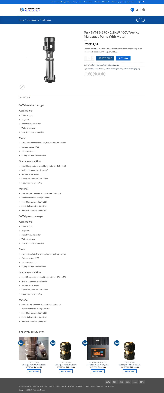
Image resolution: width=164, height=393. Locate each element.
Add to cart (105, 58)
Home (21, 20)
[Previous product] (143, 20)
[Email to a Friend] (95, 74)
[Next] (144, 356)
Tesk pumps (46, 20)
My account (87, 2)
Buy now (123, 58)
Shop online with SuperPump (60, 2)
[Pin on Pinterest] (99, 74)
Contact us (130, 2)
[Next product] (138, 20)
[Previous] (19, 356)
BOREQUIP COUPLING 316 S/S (34, 365)
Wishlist (97, 2)
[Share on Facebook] (86, 74)
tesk (89, 69)
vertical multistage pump (131, 69)
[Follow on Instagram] (139, 2)
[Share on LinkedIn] (103, 74)
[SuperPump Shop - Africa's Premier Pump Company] (29, 10)
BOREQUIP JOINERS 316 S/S (65, 365)
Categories (77, 2)
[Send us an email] (141, 2)
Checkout (105, 2)
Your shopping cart (118, 2)
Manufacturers (33, 20)
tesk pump (95, 69)
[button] (132, 10)
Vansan (101, 69)
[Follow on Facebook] (137, 2)
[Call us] (144, 2)
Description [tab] (24, 97)
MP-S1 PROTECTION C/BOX (98, 365)
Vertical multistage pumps (110, 65)
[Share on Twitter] (90, 74)
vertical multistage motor (113, 69)
